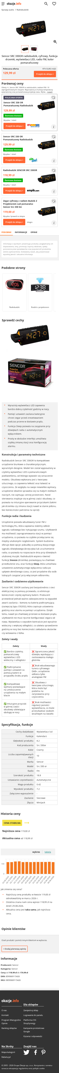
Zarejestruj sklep (30, 1010)
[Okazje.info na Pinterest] (43, 1052)
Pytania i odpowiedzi (32, 1036)
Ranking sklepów (9, 1028)
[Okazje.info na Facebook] (35, 1052)
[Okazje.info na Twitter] (26, 1052)
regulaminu (23, 1068)
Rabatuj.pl (6, 1057)
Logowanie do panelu (33, 1015)
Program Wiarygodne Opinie (11, 1022)
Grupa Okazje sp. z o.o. (23, 1065)
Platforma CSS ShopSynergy (29, 1022)
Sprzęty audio (8, 9)
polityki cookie (39, 1068)
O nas (4, 1010)
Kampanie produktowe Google (33, 1030)
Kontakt (5, 1015)
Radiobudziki (23, 9)
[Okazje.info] (15, 4)
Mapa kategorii (8, 1052)
